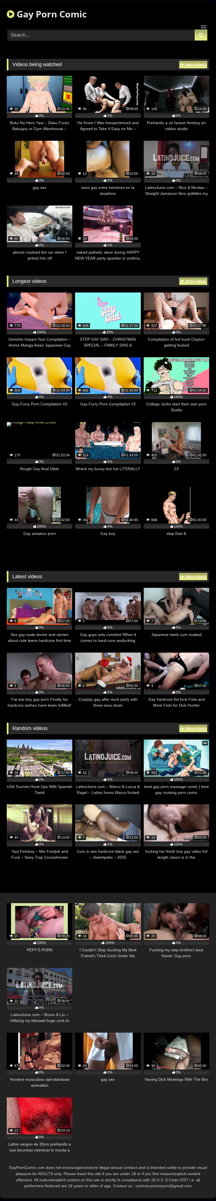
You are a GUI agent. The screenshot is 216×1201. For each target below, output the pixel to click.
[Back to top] (198, 1184)
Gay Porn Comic (50, 14)
